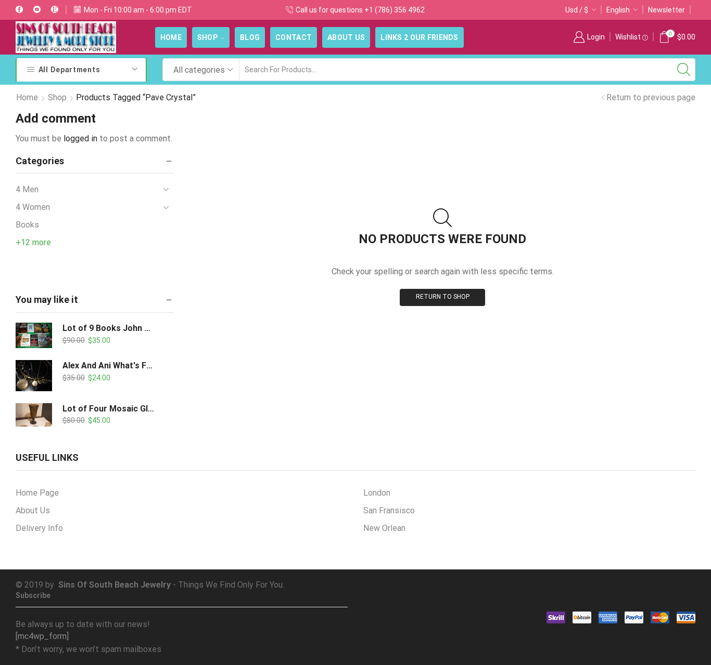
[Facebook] (19, 10)
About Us (346, 37)
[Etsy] (54, 10)
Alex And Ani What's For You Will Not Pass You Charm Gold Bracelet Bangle (109, 365)
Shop (207, 37)
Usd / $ (576, 10)
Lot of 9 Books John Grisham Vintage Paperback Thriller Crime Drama (109, 328)
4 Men (27, 189)
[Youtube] (37, 10)
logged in (80, 138)
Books (27, 225)
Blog (250, 37)
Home (171, 37)
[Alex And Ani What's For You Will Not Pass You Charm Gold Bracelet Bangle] (34, 375)
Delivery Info (39, 528)
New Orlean (384, 528)
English (618, 10)
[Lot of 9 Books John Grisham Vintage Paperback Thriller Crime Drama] (34, 335)
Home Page (37, 493)
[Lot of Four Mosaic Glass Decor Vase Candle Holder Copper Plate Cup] (34, 419)
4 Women (33, 207)
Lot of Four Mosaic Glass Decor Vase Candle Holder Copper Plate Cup (109, 409)
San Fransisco (389, 510)
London (376, 493)
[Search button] (684, 70)
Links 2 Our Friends (419, 37)
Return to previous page (650, 97)
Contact (293, 37)
